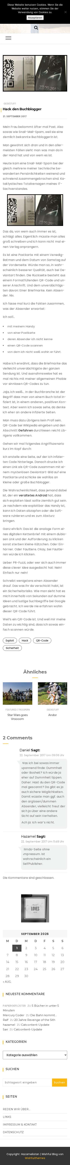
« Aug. (7, 981)
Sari (5, 1029)
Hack (25, 640)
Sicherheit (12, 648)
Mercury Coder (13, 1015)
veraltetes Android (33, 495)
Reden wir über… (16, 1109)
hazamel (28, 836)
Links (7, 1117)
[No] (65, 12)
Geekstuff (10, 103)
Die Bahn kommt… (43, 1015)
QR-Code (42, 640)
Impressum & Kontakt (20, 1124)
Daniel (25, 750)
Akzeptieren (35, 17)
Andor (52, 715)
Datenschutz (13, 1132)
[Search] (36, 27)
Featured (11, 709)
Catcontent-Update (35, 1024)
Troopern (24, 709)
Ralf (5, 1020)
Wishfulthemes (35, 1158)
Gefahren (26, 430)
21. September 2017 (15, 116)
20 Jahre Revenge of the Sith (34, 1020)
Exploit (10, 640)
